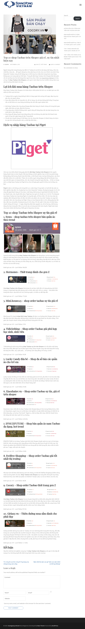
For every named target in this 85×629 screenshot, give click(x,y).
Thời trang (43, 64)
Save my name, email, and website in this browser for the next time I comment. (27, 603)
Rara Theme (40, 625)
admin (7, 64)
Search (66, 15)
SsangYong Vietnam (48, 78)
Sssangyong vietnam (14, 625)
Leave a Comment (55, 64)
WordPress (55, 625)
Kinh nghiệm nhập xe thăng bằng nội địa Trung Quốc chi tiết (72, 36)
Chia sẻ (38, 64)
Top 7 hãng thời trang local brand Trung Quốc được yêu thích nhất (72, 56)
